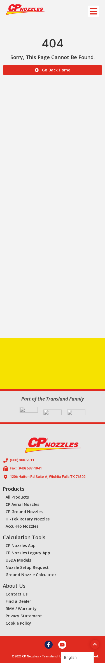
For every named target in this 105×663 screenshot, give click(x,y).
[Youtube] (62, 645)
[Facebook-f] (49, 645)
